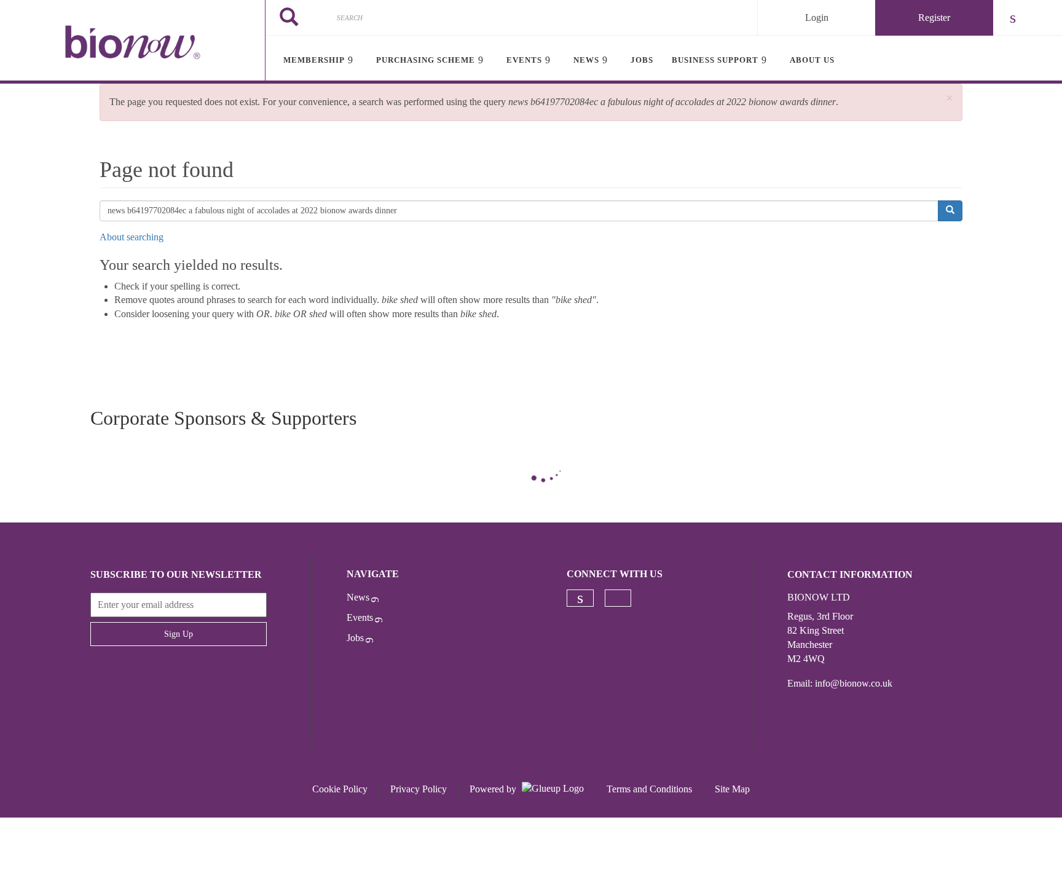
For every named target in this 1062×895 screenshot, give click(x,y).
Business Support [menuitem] (715, 60)
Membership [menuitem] (314, 60)
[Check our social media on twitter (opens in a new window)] (618, 598)
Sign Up (178, 634)
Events (360, 617)
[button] (949, 98)
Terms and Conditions (649, 789)
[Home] (132, 42)
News (358, 597)
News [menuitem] (586, 60)
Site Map (732, 789)
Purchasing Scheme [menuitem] (425, 60)
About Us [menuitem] (812, 60)
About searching (131, 237)
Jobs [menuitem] (642, 60)
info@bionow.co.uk (853, 683)
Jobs (355, 638)
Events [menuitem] (524, 60)
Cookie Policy (340, 789)
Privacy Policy (418, 789)
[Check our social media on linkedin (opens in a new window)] (580, 598)
